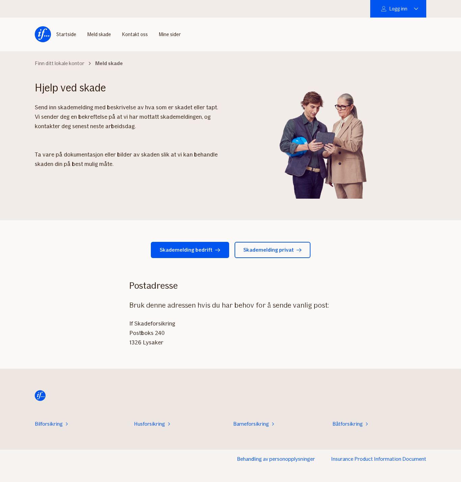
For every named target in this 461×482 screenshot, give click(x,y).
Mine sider (170, 34)
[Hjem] (43, 34)
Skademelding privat (268, 250)
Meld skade (99, 34)
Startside (66, 34)
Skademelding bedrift (186, 250)
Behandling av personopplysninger (276, 459)
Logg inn (398, 9)
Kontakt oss (135, 34)
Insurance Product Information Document (378, 459)
